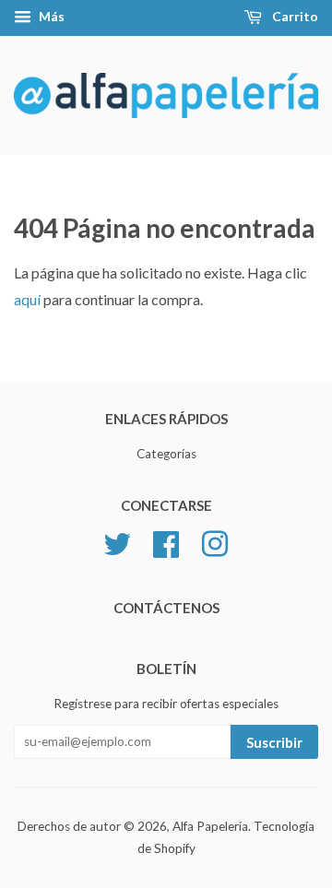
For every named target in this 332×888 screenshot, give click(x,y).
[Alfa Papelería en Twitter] (117, 542)
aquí (27, 299)
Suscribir (274, 742)
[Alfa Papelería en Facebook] (166, 542)
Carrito (293, 16)
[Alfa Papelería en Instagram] (215, 542)
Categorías (166, 453)
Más (50, 16)
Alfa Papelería (210, 826)
